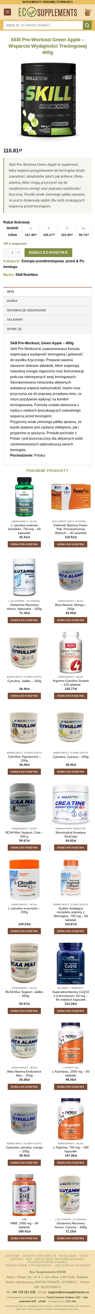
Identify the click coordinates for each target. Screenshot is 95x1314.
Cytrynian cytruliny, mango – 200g (24, 1149)
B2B (29, 1259)
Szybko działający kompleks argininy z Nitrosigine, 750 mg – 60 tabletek (71, 914)
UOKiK (42, 1301)
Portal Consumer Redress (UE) (63, 1297)
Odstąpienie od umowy (73, 1265)
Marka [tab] (12, 301)
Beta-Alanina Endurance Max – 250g (24, 1073)
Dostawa (13, 1255)
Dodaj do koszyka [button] (24, 544)
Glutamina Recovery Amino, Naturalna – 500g (24, 607)
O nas (83, 1255)
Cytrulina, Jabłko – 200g (24, 681)
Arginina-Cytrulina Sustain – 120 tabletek (71, 682)
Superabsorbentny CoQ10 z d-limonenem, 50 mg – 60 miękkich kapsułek (70, 995)
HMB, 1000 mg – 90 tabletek (24, 1225)
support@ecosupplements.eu (68, 1292)
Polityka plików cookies (47, 1262)
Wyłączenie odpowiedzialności (60, 1259)
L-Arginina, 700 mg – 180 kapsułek (71, 1149)
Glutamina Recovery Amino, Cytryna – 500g (71, 1225)
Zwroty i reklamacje (39, 1255)
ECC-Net (71, 1301)
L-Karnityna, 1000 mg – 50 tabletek (70, 1073)
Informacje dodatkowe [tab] (26, 310)
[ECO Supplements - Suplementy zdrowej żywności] (48, 12)
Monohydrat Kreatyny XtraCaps (71, 834)
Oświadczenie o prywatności (28, 1265)
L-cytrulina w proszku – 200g (24, 910)
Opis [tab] (10, 291)
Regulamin (67, 1255)
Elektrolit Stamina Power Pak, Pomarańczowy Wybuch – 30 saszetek (71, 529)
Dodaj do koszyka (48, 252)
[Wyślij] (87, 25)
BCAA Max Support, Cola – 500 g (24, 834)
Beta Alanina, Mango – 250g (71, 607)
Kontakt (16, 1259)
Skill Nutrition (26, 275)
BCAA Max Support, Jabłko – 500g (24, 994)
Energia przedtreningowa (43, 261)
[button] (7, 12)
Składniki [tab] (15, 319)
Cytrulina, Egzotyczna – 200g (24, 758)
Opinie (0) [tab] (14, 329)
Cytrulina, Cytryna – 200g (71, 757)
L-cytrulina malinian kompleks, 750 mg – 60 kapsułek (24, 529)
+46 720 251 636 (24, 1292)
